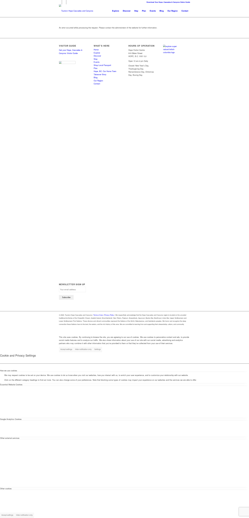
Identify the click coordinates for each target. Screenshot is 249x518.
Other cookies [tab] (6, 488)
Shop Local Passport (102, 65)
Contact (97, 83)
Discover (97, 55)
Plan (95, 68)
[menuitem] (115, 10)
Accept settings (66, 349)
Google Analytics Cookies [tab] (11, 419)
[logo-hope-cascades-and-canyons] (76, 10)
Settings (97, 349)
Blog (95, 77)
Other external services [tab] (9, 438)
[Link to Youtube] (68, 2)
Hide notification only (83, 349)
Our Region (98, 80)
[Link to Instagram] (64, 2)
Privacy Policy (109, 315)
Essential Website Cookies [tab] (11, 384)
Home (96, 49)
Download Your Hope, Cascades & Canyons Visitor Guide (168, 2)
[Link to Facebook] (60, 2)
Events (97, 62)
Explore (97, 52)
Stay (96, 59)
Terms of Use (98, 315)
